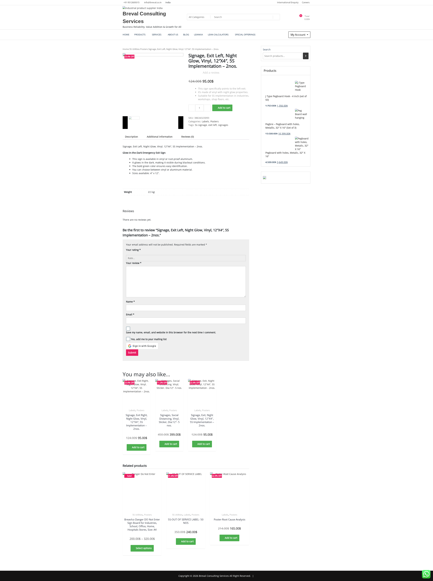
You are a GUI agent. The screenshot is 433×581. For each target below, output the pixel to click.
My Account (298, 35)
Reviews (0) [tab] (187, 136)
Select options (144, 548)
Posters (144, 49)
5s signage (201, 125)
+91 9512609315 (131, 2)
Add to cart (224, 107)
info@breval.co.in (153, 2)
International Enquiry (288, 2)
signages (223, 125)
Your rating (133, 249)
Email (130, 314)
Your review (133, 263)
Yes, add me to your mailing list (148, 339)
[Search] (306, 56)
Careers (306, 2)
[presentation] (125, 122)
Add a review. (211, 72)
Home (126, 49)
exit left (212, 125)
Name (130, 301)
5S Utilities (134, 49)
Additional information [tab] (160, 136)
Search (267, 49)
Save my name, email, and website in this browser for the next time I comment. (171, 332)
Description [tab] (131, 136)
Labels (205, 121)
